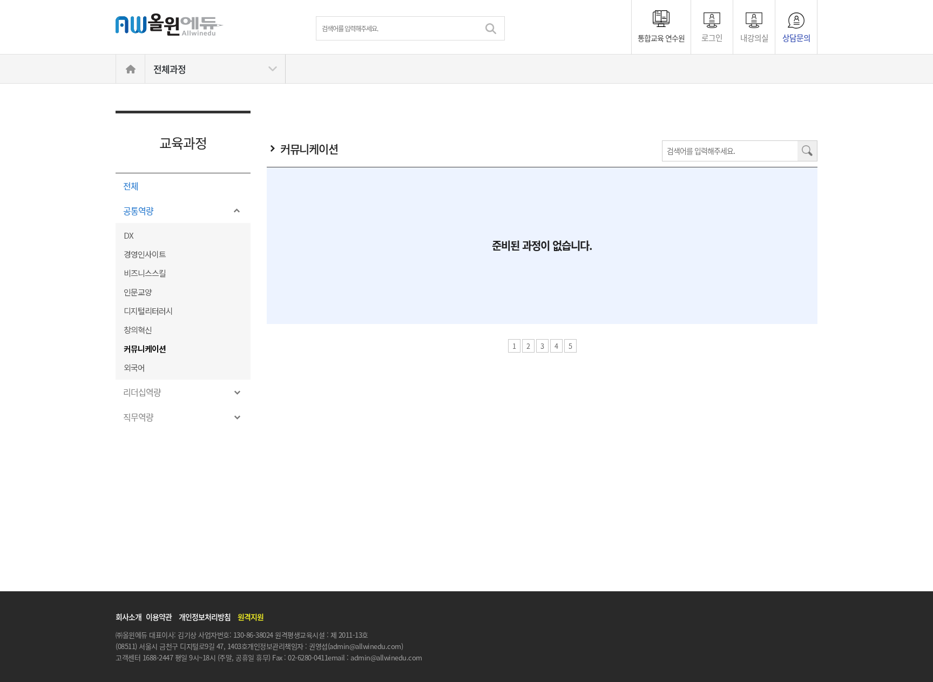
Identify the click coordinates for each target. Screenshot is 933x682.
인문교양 (138, 292)
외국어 (134, 367)
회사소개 (128, 616)
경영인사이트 (145, 254)
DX (128, 235)
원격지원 (250, 616)
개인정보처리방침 (205, 616)
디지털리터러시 (148, 310)
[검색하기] (490, 29)
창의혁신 (138, 329)
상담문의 (796, 37)
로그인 (711, 37)
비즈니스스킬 (145, 273)
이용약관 (159, 616)
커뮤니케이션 (145, 348)
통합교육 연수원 (661, 37)
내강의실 (754, 37)
